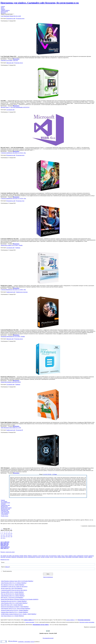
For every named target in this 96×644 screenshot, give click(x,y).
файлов (60, 557)
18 (6, 535)
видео (47, 555)
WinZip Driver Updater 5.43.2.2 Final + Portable (11, 245)
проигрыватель (31, 557)
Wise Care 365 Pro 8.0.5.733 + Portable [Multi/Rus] (12, 593)
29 (1, 538)
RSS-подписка (4, 11)
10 (50, 474)
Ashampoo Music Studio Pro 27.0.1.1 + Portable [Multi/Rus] (14, 612)
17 (4, 535)
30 (3, 538)
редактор (38, 557)
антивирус (35, 555)
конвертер (91, 555)
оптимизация (20, 557)
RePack (25, 555)
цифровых (81, 557)
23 (53, 474)
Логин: (2, 562)
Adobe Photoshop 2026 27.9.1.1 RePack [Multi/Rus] (13, 595)
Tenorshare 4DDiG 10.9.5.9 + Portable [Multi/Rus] (12, 592)
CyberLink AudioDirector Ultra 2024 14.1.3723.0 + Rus (13, 198)
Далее (55, 474)
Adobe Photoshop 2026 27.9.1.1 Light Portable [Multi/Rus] (14, 603)
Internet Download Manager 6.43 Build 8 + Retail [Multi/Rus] (15, 606)
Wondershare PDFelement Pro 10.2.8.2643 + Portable (13, 336)
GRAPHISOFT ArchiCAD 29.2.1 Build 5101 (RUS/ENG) (14, 586)
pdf (13, 555)
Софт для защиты (5, 512)
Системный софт (10, 109)
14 (11, 533)
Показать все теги (5, 559)
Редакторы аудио (20, 200)
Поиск (2, 7)
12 (8, 533)
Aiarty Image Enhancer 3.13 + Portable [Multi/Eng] (12, 615)
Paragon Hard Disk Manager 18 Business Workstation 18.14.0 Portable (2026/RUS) (19, 599)
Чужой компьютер (7, 571)
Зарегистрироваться (48, 577)
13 (9, 533)
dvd (7, 555)
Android (4, 555)
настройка (8, 557)
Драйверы (17, 247)
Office (10, 555)
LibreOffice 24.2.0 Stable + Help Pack (9, 60)
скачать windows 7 (70, 619)
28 (11, 536)
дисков (66, 555)
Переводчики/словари (6, 507)
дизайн (59, 555)
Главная (3, 6)
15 (1, 535)
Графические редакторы (22, 292)
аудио (39, 555)
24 (4, 536)
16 (3, 535)
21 (11, 535)
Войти (48, 574)
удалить (55, 557)
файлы (63, 557)
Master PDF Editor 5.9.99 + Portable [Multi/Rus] (12, 604)
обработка (13, 557)
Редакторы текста (18, 62)
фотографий (75, 557)
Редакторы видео (20, 18)
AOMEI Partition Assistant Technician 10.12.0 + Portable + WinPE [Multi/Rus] (18, 614)
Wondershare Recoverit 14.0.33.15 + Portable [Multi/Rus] (14, 601)
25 (6, 536)
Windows (30, 555)
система (42, 557)
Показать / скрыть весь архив (8, 552)
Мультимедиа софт (10, 18)
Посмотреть (16, 59)
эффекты (90, 557)
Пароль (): (5, 566)
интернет (86, 555)
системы (47, 557)
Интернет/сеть (4, 506)
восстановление (53, 555)
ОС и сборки (4, 501)
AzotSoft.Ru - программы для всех (26, 641)
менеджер (3, 557)
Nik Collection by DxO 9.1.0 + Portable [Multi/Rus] (12, 584)
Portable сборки (4, 515)
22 (1, 536)
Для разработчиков (5, 502)
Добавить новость (5, 10)
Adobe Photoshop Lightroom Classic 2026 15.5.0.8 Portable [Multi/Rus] (17, 581)
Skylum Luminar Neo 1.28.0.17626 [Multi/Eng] (11, 588)
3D (1, 555)
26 (8, 536)
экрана (85, 557)
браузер (43, 555)
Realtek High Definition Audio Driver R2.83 (11, 382)
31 (4, 538)
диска (62, 555)
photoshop (16, 555)
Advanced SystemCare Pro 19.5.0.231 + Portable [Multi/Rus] (14, 610)
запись (74, 555)
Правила (3, 9)
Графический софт (10, 292)
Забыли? (7, 566)
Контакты (3, 12)
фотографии (69, 557)
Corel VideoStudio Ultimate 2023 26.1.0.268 (11, 16)
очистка (25, 557)
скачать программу (29, 622)
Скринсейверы (4, 514)
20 (9, 535)
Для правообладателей (48, 638)
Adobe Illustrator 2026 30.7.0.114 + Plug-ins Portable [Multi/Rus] (15, 608)
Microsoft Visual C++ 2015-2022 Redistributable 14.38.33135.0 (15, 107)
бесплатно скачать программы (87, 622)
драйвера (70, 555)
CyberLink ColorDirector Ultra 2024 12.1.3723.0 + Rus (13, 152)
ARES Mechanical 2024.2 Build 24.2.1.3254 (11, 427)
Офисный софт (10, 62)
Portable (21, 555)
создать (51, 557)
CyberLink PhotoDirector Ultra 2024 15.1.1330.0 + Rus (13, 289)
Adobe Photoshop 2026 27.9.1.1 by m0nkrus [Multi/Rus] (13, 582)
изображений (80, 555)
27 (9, 536)
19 (8, 535)
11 (6, 533)
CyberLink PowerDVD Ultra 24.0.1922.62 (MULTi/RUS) (14, 590)
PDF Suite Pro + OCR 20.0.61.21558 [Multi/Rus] (12, 597)
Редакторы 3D (19, 430)
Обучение (3, 503)
